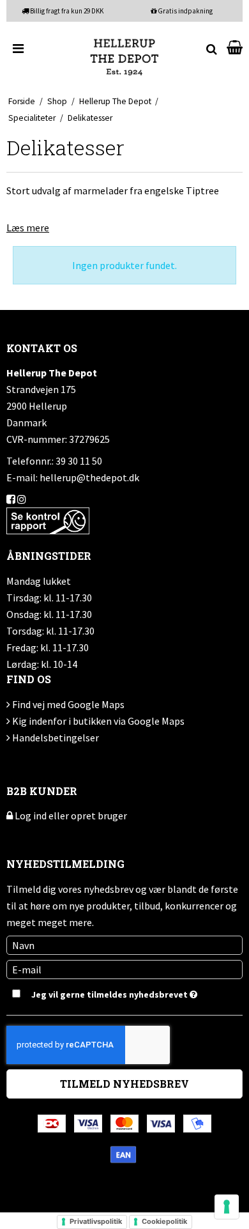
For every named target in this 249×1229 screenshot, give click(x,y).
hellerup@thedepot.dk (89, 477)
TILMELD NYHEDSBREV (124, 1083)
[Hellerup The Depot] (124, 56)
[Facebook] (10, 499)
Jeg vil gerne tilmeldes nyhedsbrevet (109, 992)
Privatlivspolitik (96, 1221)
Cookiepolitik (164, 1221)
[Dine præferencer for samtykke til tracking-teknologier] (227, 1206)
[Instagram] (21, 499)
